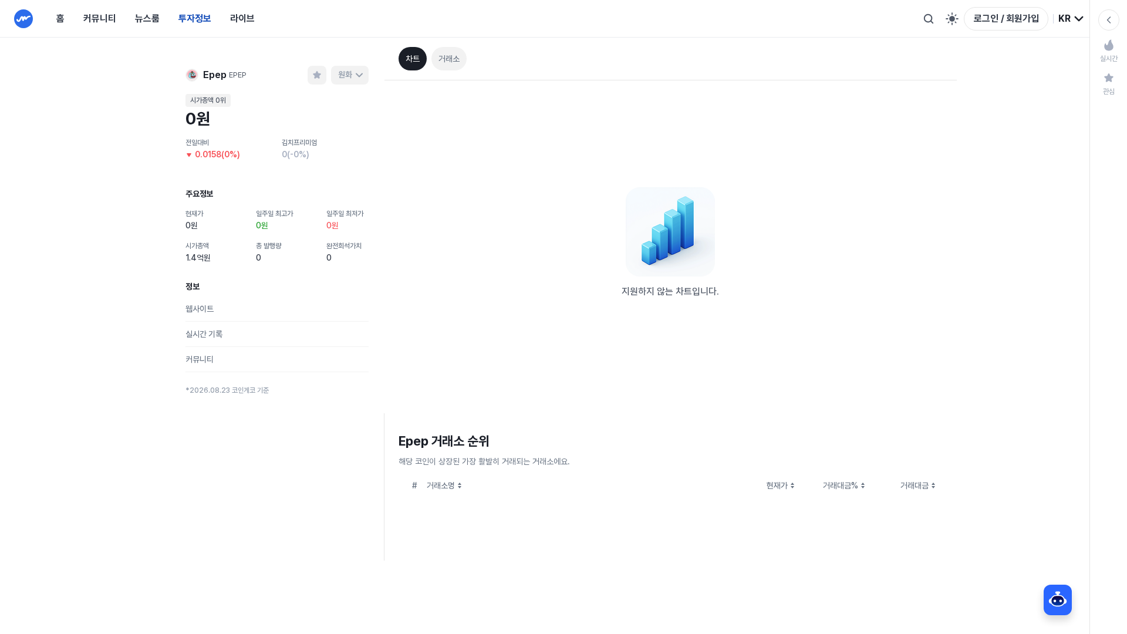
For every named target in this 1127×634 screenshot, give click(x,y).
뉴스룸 (147, 18)
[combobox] (1071, 19)
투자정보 (194, 18)
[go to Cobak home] (23, 18)
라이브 (242, 18)
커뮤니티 (99, 18)
